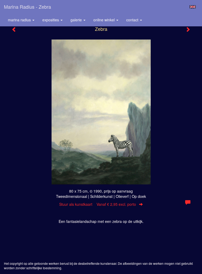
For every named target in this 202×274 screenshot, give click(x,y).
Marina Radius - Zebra (27, 6)
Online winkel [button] (104, 19)
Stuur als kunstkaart (97, 204)
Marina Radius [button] (20, 19)
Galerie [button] (76, 19)
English (193, 6)
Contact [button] (132, 19)
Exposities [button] (51, 19)
